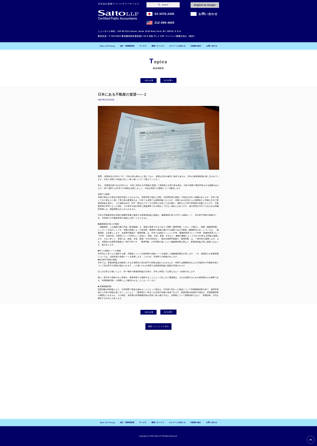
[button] (127, 46)
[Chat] (311, 440)
